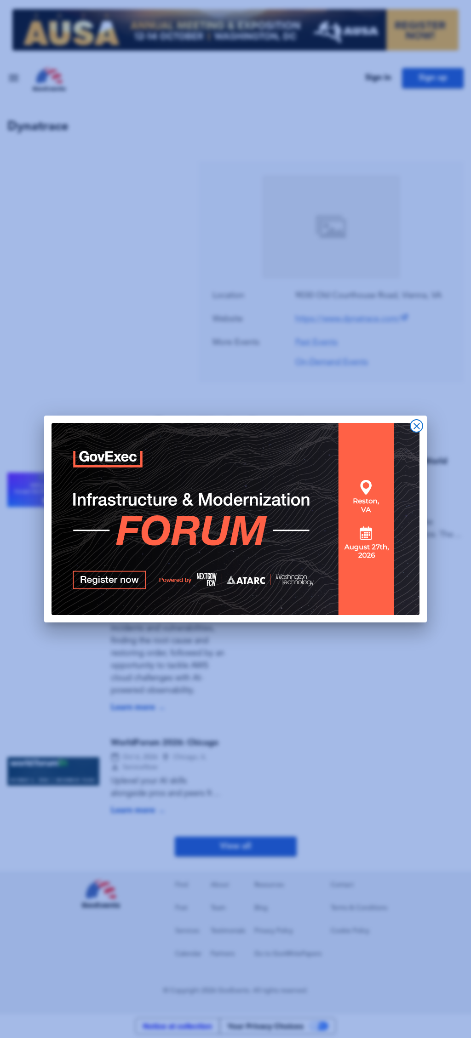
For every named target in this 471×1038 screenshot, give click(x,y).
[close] (416, 426)
